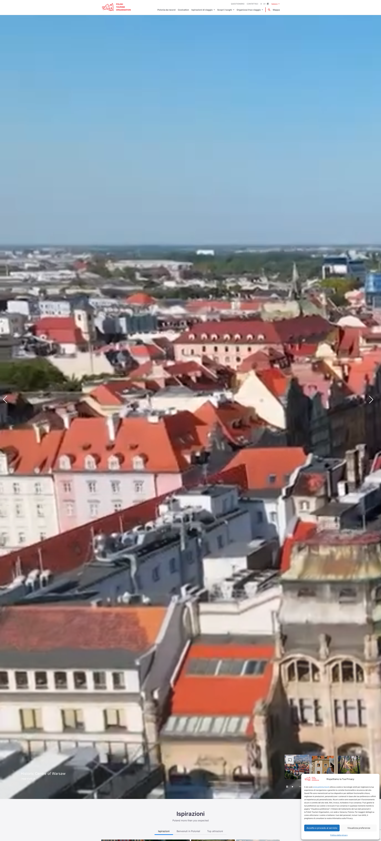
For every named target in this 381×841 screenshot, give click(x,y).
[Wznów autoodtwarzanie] (293, 787)
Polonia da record (166, 9)
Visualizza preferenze (358, 828)
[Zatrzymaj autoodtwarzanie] (287, 786)
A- (261, 4)
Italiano (275, 4)
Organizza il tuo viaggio (249, 9)
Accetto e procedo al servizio (322, 828)
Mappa (276, 9)
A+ (264, 4)
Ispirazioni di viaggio (202, 9)
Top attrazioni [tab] (215, 831)
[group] (297, 767)
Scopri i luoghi (224, 9)
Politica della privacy (339, 835)
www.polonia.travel (321, 787)
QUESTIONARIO (237, 4)
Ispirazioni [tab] (164, 831)
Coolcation (183, 9)
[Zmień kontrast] (268, 4)
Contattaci (252, 4)
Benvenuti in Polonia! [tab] (188, 831)
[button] (373, 399)
